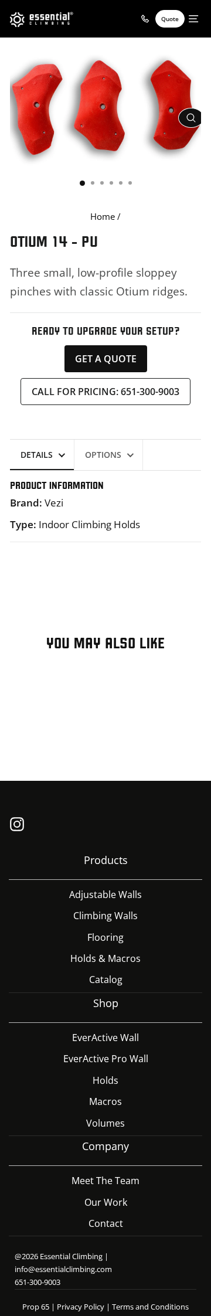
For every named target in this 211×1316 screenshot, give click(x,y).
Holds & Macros (105, 958)
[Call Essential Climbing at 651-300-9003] (145, 19)
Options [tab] (103, 454)
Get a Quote (106, 358)
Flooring (105, 937)
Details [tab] (37, 454)
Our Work (105, 1202)
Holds (105, 1080)
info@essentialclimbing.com (63, 1269)
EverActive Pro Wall (105, 1058)
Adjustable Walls (105, 894)
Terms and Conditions (150, 1306)
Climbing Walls (105, 915)
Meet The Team (105, 1180)
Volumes (105, 1123)
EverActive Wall (105, 1037)
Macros (105, 1101)
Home (102, 216)
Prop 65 (35, 1306)
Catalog (105, 979)
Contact (106, 1223)
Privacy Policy (80, 1306)
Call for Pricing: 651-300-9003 (105, 391)
